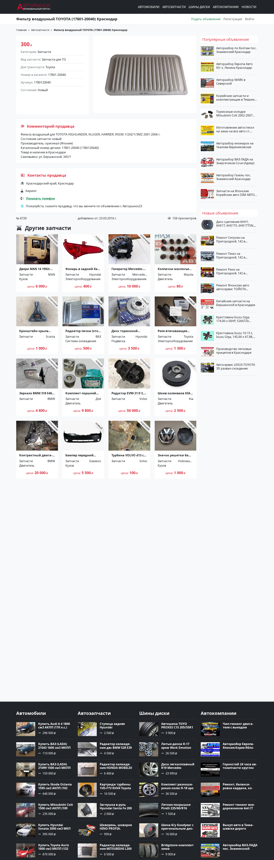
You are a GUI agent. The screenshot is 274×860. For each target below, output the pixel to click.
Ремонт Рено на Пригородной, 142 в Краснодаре (230, 271)
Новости (249, 7)
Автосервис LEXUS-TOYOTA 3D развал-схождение (235, 366)
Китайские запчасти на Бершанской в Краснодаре (235, 303)
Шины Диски (199, 7)
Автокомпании (226, 7)
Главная (21, 30)
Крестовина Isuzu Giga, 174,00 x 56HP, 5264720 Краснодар (233, 319)
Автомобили (148, 7)
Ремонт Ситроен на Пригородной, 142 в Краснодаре (230, 239)
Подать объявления (206, 19)
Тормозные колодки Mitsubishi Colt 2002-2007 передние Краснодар (234, 113)
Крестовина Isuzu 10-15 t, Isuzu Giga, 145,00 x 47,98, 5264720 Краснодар (234, 334)
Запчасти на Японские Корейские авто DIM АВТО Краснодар (235, 193)
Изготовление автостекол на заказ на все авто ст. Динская (235, 129)
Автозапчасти (174, 7)
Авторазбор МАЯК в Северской (230, 81)
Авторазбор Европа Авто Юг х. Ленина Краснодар (234, 66)
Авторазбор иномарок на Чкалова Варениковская (234, 145)
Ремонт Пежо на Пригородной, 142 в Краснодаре (230, 255)
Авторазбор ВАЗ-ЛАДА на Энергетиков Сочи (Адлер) (235, 161)
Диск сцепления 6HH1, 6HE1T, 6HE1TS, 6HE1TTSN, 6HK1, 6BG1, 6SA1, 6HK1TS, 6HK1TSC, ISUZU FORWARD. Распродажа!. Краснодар (235, 223)
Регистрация (232, 19)
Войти (249, 19)
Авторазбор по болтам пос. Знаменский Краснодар (236, 50)
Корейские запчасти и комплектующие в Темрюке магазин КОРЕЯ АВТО (236, 97)
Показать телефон (40, 198)
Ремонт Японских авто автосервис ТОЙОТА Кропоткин (232, 287)
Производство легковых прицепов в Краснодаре (233, 350)
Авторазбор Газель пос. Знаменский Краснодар (233, 177)
